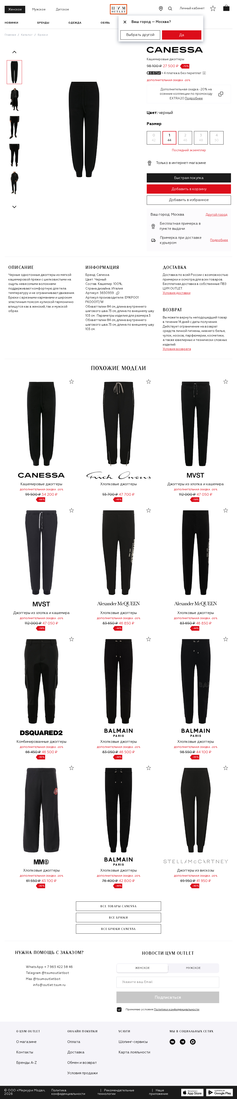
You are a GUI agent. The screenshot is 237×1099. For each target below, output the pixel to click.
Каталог (27, 35)
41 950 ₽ (203, 881)
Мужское (39, 9)
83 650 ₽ (110, 623)
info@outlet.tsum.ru (49, 985)
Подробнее (219, 240)
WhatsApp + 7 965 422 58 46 (49, 967)
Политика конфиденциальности (68, 1092)
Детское (62, 9)
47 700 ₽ (126, 494)
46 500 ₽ (49, 752)
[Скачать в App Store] (192, 1092)
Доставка (75, 1052)
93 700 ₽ (110, 494)
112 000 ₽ (187, 494)
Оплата (73, 1042)
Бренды (43, 23)
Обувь (105, 23)
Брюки (43, 35)
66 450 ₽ (33, 752)
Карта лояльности (134, 1052)
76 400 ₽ (110, 881)
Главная (10, 35)
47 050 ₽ (204, 494)
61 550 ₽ (33, 881)
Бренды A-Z (26, 1062)
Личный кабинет (192, 8)
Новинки (11, 23)
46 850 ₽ (126, 623)
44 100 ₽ (203, 752)
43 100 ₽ (48, 881)
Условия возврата (177, 349)
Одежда (74, 23)
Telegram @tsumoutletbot (47, 973)
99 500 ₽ (33, 494)
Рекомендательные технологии (115, 1092)
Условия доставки (176, 293)
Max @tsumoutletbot (43, 979)
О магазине (26, 1042)
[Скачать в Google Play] (219, 1092)
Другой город (216, 214)
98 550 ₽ (187, 752)
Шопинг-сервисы (133, 1042)
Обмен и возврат (82, 1062)
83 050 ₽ (110, 752)
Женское (15, 9)
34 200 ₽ (49, 494)
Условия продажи (82, 1073)
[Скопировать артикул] (117, 293)
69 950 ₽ (187, 881)
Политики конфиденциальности (176, 1009)
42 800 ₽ (127, 881)
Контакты (24, 1052)
